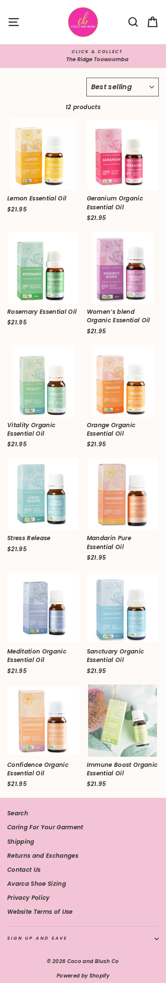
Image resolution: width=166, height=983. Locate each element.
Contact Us (23, 870)
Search (17, 813)
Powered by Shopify (83, 975)
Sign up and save (37, 938)
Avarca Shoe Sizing (36, 884)
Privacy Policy (28, 898)
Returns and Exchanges (42, 856)
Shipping (20, 842)
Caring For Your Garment (45, 827)
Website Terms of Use (40, 912)
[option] (83, 56)
